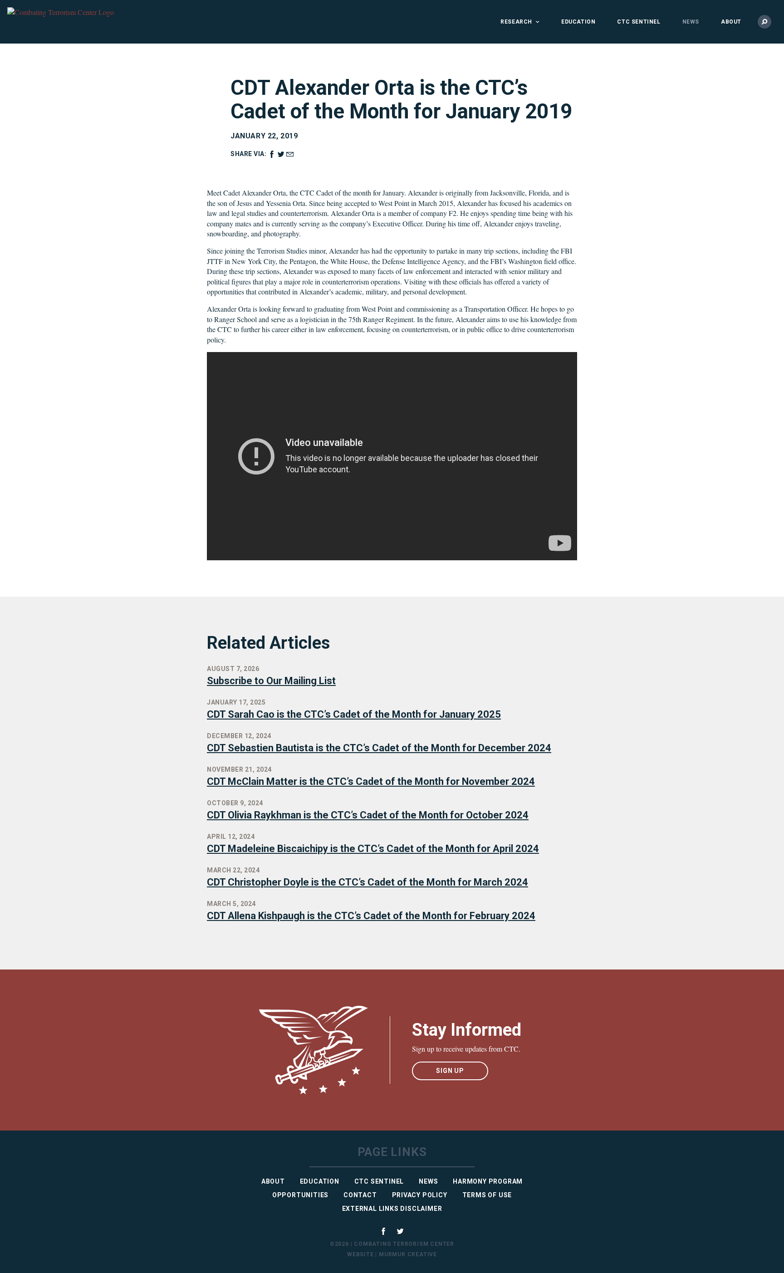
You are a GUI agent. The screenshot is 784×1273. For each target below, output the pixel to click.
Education (578, 22)
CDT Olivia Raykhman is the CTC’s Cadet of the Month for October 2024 (368, 815)
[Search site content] (764, 22)
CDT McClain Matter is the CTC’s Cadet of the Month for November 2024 (371, 781)
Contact (360, 1195)
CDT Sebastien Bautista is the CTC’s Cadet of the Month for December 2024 (379, 748)
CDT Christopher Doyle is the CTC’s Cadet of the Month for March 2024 (367, 882)
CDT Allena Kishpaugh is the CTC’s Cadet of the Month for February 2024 (371, 915)
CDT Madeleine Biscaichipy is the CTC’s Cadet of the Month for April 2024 (373, 848)
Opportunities (300, 1195)
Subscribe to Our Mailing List (271, 680)
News (690, 22)
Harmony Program (488, 1181)
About (731, 22)
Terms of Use (487, 1195)
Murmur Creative (408, 1254)
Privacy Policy (419, 1195)
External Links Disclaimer (392, 1208)
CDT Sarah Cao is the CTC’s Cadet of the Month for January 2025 (354, 714)
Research (516, 22)
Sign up (450, 1070)
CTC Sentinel (638, 22)
